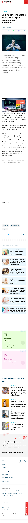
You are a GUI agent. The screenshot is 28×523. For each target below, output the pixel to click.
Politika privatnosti (6, 509)
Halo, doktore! (6, 474)
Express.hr (10, 495)
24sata (15, 493)
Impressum (4, 505)
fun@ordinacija (15, 225)
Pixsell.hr (4, 495)
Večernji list (4, 491)
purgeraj (5, 229)
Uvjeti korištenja (6, 507)
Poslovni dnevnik (13, 491)
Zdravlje (4, 460)
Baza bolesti (5, 481)
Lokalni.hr (4, 493)
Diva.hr (20, 491)
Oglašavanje (5, 502)
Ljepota (4, 467)
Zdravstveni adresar (7, 477)
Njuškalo (10, 493)
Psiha (3, 464)
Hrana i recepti (6, 471)
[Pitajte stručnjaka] (27, 508)
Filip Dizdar (5, 225)
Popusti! (20, 493)
